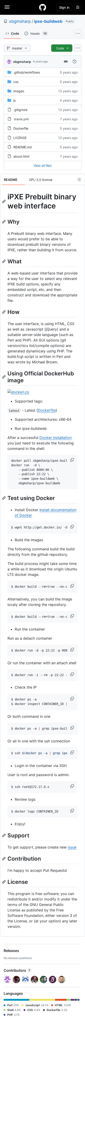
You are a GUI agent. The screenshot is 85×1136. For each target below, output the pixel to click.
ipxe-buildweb (48, 21)
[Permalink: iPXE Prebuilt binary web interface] (4, 201)
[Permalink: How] (4, 312)
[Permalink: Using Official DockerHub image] (4, 377)
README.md (22, 147)
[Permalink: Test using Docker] (4, 498)
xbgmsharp (20, 21)
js (14, 100)
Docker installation (55, 437)
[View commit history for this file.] (74, 61)
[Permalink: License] (4, 882)
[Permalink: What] (4, 261)
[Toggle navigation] (7, 7)
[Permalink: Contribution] (4, 858)
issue (72, 847)
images (18, 91)
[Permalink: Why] (4, 221)
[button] (72, 460)
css (15, 82)
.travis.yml (21, 119)
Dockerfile (20, 128)
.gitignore (20, 110)
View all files (42, 165)
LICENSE (20, 138)
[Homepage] (42, 7)
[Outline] (79, 179)
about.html (21, 156)
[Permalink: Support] (4, 835)
